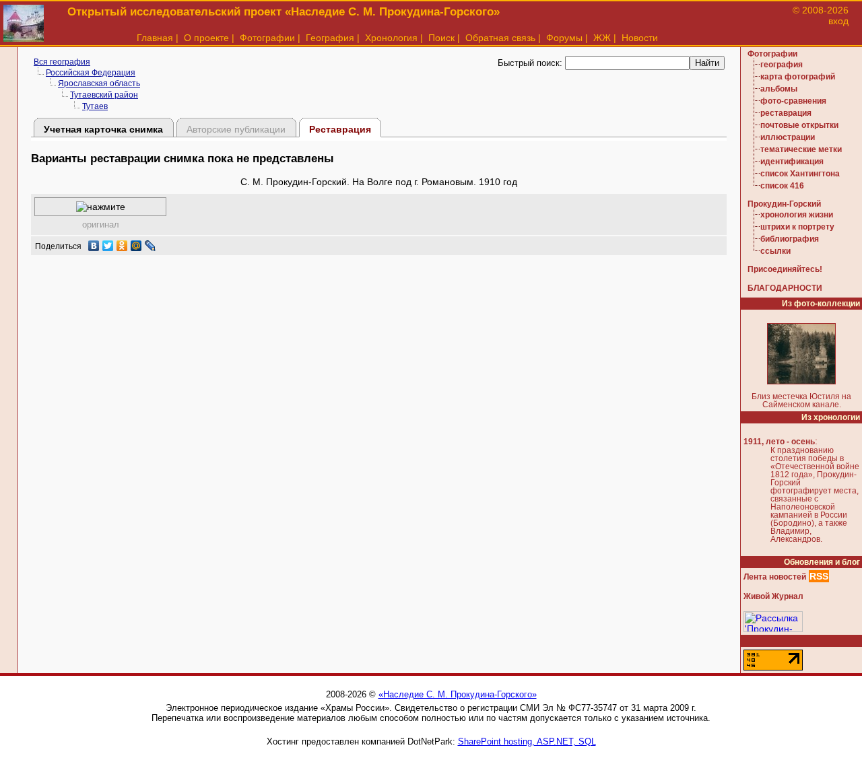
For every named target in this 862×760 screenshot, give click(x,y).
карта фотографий (797, 77)
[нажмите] (100, 206)
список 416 (782, 186)
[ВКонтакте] (94, 245)
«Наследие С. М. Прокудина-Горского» (457, 694)
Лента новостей (774, 577)
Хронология (391, 37)
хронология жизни (796, 215)
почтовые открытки (799, 125)
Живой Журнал (773, 596)
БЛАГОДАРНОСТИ (785, 288)
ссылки (775, 251)
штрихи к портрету (797, 227)
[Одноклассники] (122, 245)
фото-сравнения (793, 101)
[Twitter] (108, 245)
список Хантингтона (800, 174)
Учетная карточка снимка (103, 129)
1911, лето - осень (779, 442)
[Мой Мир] (136, 245)
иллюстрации (787, 137)
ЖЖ (602, 37)
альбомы (778, 89)
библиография (789, 239)
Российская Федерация (90, 73)
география (781, 65)
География (330, 37)
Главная (155, 37)
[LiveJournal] (150, 245)
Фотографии (267, 37)
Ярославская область (99, 83)
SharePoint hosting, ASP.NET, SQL (527, 741)
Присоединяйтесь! (785, 269)
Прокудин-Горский (784, 204)
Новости (640, 37)
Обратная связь (500, 37)
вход (838, 20)
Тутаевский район (104, 95)
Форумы (564, 37)
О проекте (206, 37)
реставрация (785, 113)
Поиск (441, 37)
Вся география (62, 62)
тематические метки (801, 149)
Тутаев (95, 106)
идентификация (792, 162)
